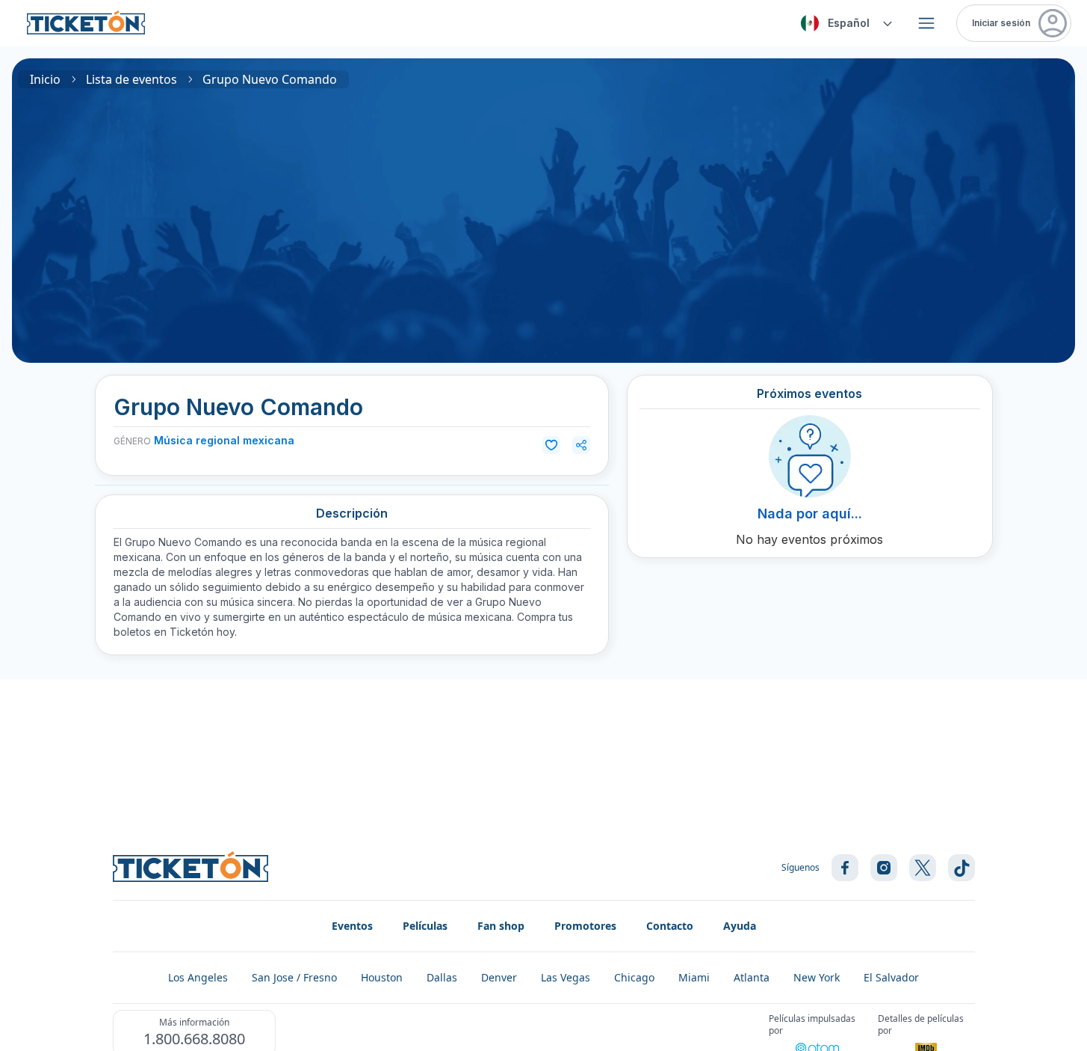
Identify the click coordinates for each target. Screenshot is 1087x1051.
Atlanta (751, 977)
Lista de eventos (131, 79)
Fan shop (500, 926)
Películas (425, 926)
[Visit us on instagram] (883, 867)
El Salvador (891, 977)
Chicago (634, 977)
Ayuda (739, 926)
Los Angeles (198, 977)
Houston (382, 977)
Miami (694, 977)
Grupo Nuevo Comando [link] (269, 79)
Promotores (585, 926)
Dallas (442, 977)
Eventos (352, 926)
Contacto (669, 926)
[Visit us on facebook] (844, 867)
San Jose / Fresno (294, 977)
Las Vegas (565, 977)
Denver (499, 977)
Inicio (45, 79)
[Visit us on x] (922, 867)
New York (816, 977)
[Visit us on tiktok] (961, 867)
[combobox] (844, 23)
